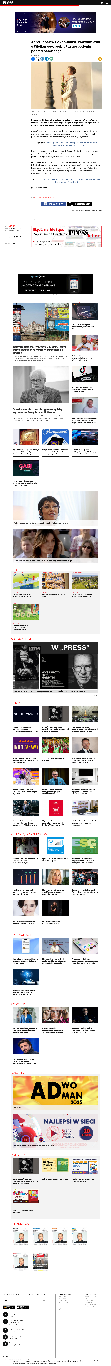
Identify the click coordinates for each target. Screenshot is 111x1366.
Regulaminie (51, 1363)
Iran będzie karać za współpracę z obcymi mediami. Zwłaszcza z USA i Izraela (85, 729)
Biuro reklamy (63, 1300)
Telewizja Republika (48, 197)
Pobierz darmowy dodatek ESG (55, 1179)
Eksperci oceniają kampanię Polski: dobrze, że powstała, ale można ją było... (85, 892)
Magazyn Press (23, 639)
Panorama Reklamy (93, 1304)
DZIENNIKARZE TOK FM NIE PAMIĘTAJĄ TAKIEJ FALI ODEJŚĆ (44, 691)
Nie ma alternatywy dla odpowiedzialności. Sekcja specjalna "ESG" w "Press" (83, 861)
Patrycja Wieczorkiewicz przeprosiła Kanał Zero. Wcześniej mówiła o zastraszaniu (82, 359)
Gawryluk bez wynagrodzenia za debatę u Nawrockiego (43, 560)
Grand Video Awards (93, 1306)
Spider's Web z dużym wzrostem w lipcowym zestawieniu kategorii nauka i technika (25, 730)
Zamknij (94, 1360)
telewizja (45, 219)
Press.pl (88, 1298)
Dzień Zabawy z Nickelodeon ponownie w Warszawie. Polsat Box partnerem (25, 760)
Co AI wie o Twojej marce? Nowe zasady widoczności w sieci (83, 327)
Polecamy (19, 1155)
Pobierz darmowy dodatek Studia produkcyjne (83, 1180)
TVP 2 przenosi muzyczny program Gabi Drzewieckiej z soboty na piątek (25, 483)
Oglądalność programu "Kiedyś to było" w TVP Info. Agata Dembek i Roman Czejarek (26, 452)
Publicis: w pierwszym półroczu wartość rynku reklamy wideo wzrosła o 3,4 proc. (25, 892)
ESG (14, 570)
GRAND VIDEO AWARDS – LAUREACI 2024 (34, 1145)
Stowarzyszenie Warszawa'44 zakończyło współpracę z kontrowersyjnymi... (25, 861)
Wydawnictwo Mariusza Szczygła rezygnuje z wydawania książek (52, 792)
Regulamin (62, 1308)
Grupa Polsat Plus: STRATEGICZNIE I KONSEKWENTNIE (20, 628)
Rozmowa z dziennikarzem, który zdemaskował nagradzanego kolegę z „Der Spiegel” (25, 1062)
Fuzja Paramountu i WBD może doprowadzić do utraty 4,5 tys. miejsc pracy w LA (55, 452)
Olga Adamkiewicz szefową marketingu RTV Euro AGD (24, 922)
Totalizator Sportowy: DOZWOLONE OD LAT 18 (22, 595)
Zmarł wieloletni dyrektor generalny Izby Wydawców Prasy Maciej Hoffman (37, 411)
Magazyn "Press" (91, 1296)
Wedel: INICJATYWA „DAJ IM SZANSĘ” (53, 595)
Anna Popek (37, 197)
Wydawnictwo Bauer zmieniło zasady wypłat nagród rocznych (84, 823)
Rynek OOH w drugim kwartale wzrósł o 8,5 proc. (55, 860)
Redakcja (62, 1296)
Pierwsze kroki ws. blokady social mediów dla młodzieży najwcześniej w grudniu (54, 961)
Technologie (21, 934)
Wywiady (18, 1004)
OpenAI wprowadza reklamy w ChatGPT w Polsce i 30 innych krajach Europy (25, 961)
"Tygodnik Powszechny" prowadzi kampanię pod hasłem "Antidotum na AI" (53, 823)
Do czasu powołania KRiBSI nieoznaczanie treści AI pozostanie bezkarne (24, 992)
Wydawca (62, 1298)
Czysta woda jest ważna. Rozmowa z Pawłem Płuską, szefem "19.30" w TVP (83, 1030)
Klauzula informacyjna (67, 1310)
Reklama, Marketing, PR (29, 834)
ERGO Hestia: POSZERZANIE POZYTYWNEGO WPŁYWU (83, 595)
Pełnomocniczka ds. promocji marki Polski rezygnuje (41, 523)
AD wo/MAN (89, 1300)
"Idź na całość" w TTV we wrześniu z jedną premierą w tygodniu (25, 792)
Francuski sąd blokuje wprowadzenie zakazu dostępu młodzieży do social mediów (85, 961)
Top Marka (89, 1302)
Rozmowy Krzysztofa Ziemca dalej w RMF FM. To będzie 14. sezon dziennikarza (84, 760)
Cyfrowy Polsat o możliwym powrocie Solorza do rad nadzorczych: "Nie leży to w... (25, 823)
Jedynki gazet (22, 1224)
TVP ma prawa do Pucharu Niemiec (53, 759)
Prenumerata (63, 1302)
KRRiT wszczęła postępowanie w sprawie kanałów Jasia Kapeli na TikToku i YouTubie (84, 420)
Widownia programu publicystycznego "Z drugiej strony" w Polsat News (84, 452)
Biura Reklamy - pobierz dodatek (23, 1211)
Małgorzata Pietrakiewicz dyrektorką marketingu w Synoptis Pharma (53, 892)
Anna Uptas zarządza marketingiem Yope (51, 922)
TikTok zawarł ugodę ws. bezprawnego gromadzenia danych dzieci (83, 389)
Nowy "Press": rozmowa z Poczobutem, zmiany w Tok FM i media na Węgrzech (55, 729)
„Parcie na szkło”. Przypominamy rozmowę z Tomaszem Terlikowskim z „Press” (53, 1031)
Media (15, 703)
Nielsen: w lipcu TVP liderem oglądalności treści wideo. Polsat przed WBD (83, 792)
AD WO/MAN (20, 1107)
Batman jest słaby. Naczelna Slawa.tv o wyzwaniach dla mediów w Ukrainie (25, 1030)
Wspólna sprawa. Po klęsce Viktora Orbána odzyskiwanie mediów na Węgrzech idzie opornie (39, 349)
